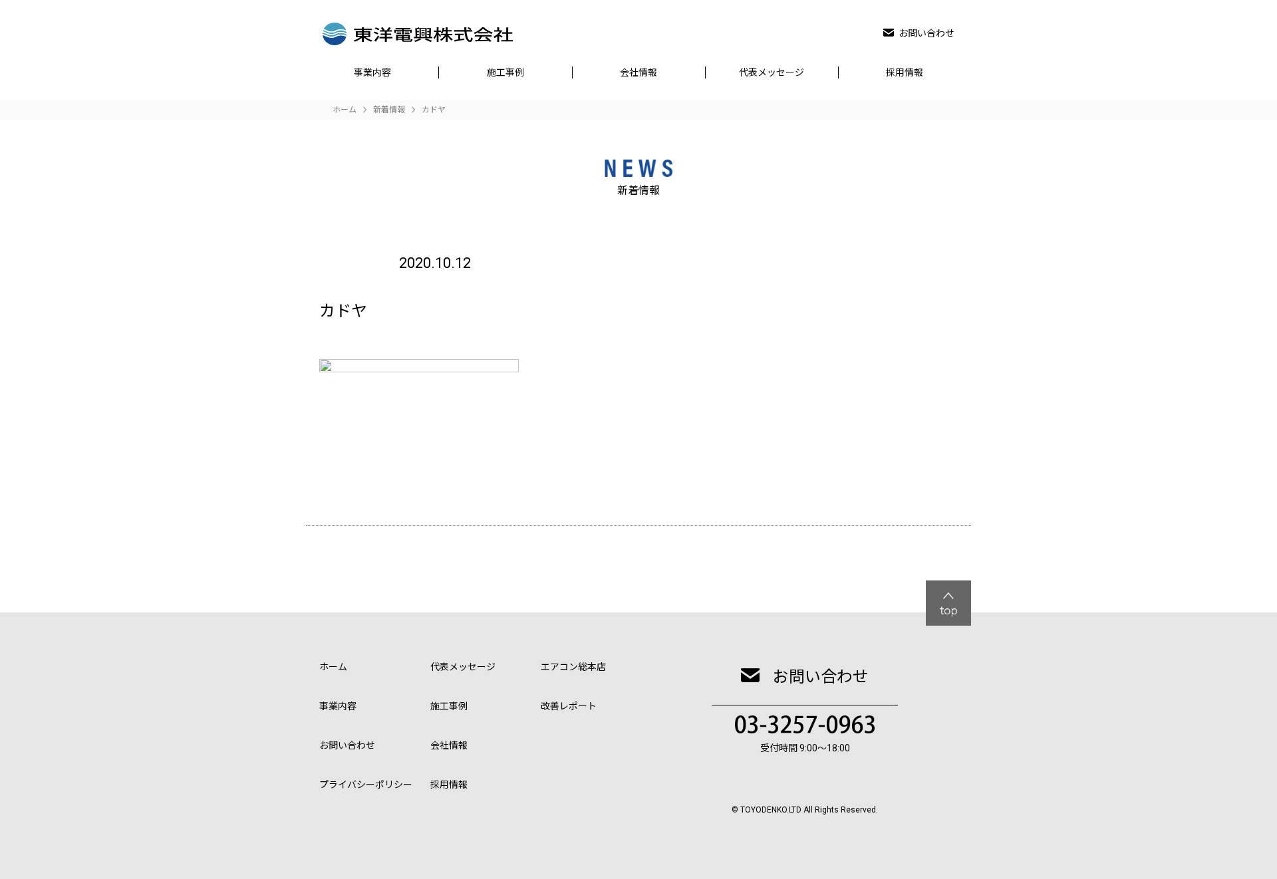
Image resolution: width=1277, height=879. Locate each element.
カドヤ (434, 109)
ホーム (333, 667)
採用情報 (904, 72)
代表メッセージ (771, 72)
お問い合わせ (926, 33)
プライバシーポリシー (365, 784)
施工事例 (505, 72)
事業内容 (372, 72)
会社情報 (638, 72)
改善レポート (569, 706)
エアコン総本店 (573, 667)
